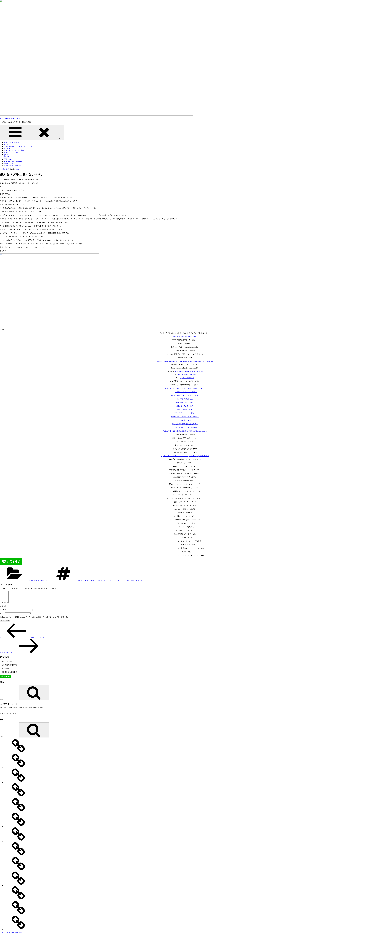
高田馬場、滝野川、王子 (185, 399)
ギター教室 (107, 580)
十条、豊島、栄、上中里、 (185, 402)
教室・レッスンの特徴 (11, 142)
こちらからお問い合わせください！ (185, 427)
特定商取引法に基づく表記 (13, 165)
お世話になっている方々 (12, 152)
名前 (2, 606)
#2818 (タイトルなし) (11, 163)
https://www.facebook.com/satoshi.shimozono (189, 371)
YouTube (6, 154)
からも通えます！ (185, 420)
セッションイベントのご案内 (14, 150)
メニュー (61, 139)
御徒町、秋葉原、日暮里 (185, 409)
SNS (5, 158)
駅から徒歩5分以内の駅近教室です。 (185, 424)
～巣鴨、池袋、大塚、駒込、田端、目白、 (185, 395)
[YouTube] (18, 841)
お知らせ (7, 148)
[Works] (18, 767)
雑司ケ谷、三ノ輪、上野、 (185, 406)
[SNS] (18, 870)
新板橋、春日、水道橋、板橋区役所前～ (185, 417)
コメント (4, 602)
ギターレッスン (96, 580)
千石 (123, 580)
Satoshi (17, 169)
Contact (6, 156)
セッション (116, 580)
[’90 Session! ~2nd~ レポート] (18, 900)
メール (3, 610)
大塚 (128, 580)
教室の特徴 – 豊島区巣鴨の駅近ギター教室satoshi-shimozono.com (185, 431)
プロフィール (8, 159)
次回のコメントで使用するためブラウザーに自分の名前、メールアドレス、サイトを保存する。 (35, 617)
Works (6, 144)
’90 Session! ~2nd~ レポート (13, 161)
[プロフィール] (18, 885)
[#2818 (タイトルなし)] (18, 915)
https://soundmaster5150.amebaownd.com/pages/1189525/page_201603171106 (185, 456)
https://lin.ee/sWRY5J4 (187, 378)
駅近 (137, 580)
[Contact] (18, 856)
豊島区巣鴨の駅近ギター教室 (10, 118)
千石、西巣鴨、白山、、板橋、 (185, 413)
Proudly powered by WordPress (11, 932)
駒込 (142, 580)
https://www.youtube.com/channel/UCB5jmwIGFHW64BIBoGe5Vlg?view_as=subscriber (185, 361)
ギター (87, 580)
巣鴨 (132, 580)
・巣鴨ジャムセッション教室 (186, 392)
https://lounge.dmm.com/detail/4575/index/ (185, 336)
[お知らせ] (18, 797)
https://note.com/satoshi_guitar (187, 374)
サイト (2, 613)
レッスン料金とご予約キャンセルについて (18, 146)
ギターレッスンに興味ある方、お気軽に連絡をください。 (185, 388)
